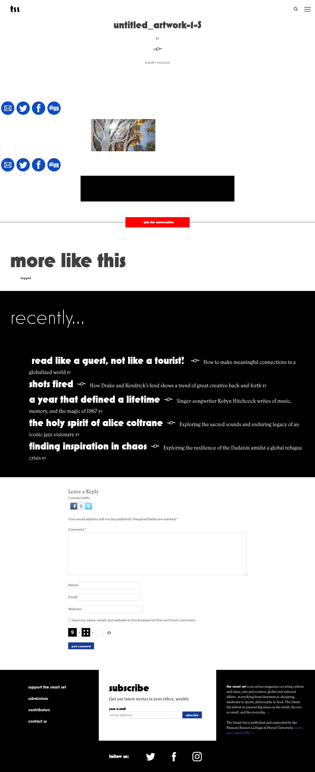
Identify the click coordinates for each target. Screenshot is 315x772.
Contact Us (37, 721)
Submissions (38, 698)
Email (72, 597)
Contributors (39, 710)
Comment (77, 529)
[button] (74, 508)
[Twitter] (23, 108)
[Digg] (54, 108)
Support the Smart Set (47, 687)
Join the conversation (157, 222)
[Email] (7, 108)
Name (73, 585)
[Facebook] (38, 108)
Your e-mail (117, 709)
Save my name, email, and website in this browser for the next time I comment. (134, 620)
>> (267, 712)
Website (74, 609)
